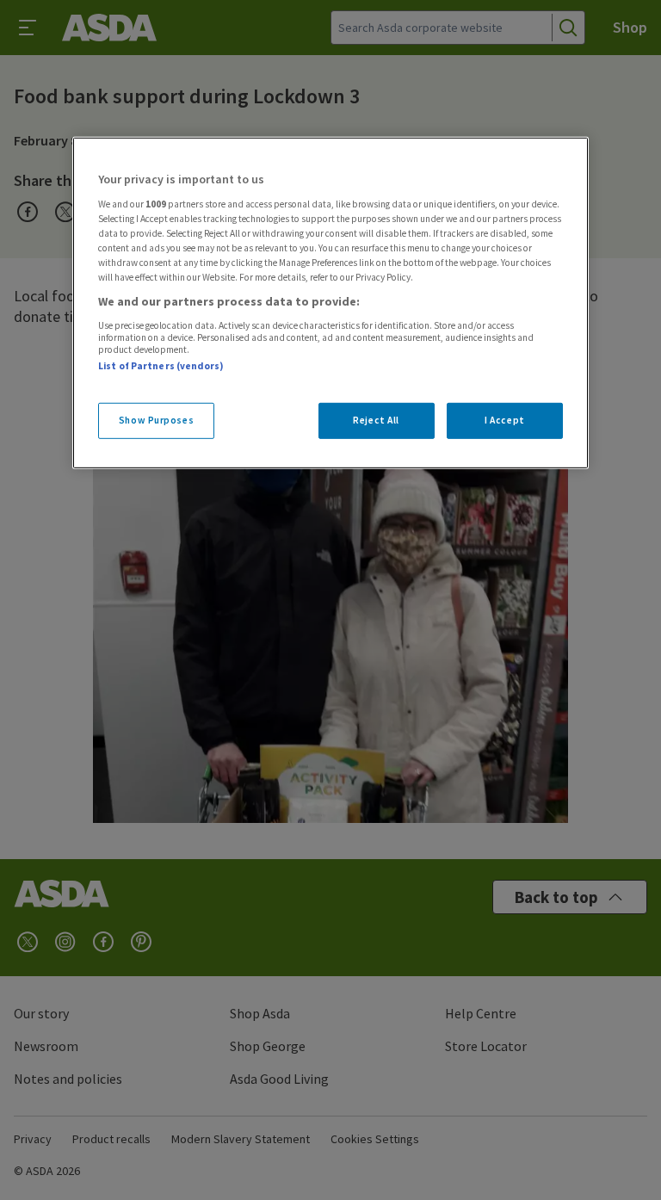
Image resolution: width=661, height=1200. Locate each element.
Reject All (376, 420)
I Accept (505, 420)
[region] (330, 303)
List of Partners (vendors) (161, 365)
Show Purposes (156, 420)
